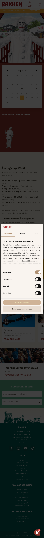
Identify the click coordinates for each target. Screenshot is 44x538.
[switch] (38, 279)
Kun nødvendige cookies (22, 309)
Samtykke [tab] (8, 233)
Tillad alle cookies (22, 302)
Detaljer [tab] (22, 233)
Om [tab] (36, 233)
